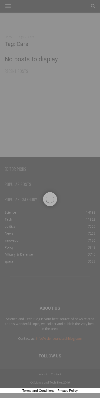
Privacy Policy (67, 390)
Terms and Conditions (38, 390)
